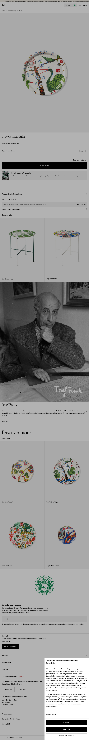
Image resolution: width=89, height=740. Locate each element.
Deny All (66, 729)
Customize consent (66, 736)
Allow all (67, 723)
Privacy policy (51, 714)
